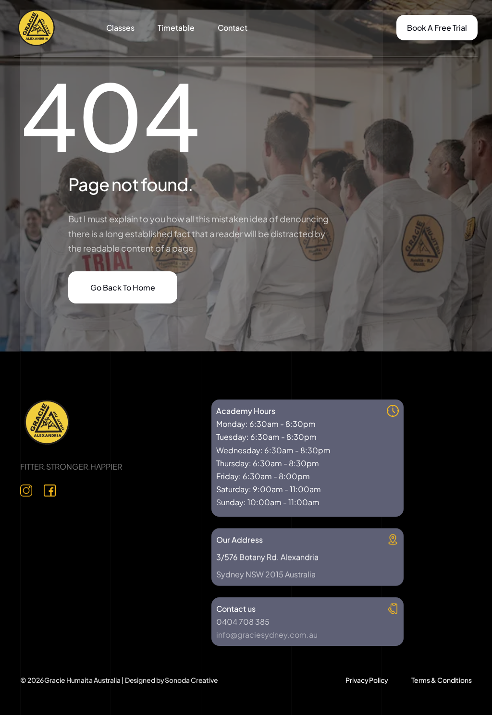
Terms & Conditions (441, 680)
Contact (232, 28)
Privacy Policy (366, 680)
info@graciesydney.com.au (267, 635)
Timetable (176, 28)
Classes (120, 28)
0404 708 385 (243, 622)
